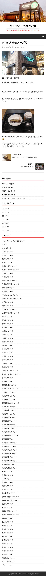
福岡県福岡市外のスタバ (10, 515)
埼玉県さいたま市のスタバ (11, 295)
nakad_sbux (20, 47)
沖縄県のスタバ (7, 475)
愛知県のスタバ (7, 367)
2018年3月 (5, 219)
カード (4, 244)
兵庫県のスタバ (7, 262)
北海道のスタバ (7, 273)
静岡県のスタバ (7, 544)
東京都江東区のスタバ (9, 439)
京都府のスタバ (7, 255)
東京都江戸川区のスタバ (10, 435)
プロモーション (7, 565)
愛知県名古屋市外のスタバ (11, 374)
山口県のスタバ (7, 331)
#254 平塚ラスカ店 (8, 195)
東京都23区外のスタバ (9, 385)
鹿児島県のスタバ (8, 558)
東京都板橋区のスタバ (9, 432)
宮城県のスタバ (7, 320)
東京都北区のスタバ (9, 399)
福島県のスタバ (7, 518)
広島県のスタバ (7, 356)
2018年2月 (5, 223)
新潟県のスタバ (7, 378)
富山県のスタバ (7, 327)
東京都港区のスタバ (9, 446)
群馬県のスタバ (7, 526)
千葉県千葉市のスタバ (9, 280)
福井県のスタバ (7, 504)
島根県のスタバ (7, 353)
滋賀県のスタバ (7, 482)
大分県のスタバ (7, 302)
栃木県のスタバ (7, 471)
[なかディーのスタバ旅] (23, 21)
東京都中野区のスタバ (9, 396)
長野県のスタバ (7, 536)
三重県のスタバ (7, 252)
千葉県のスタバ (7, 277)
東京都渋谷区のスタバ (9, 443)
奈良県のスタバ (7, 316)
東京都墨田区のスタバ (9, 414)
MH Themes (35, 574)
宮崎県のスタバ (7, 324)
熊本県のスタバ (7, 486)
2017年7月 (5, 230)
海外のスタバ (6, 479)
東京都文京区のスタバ (9, 421)
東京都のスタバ (7, 381)
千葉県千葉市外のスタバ (10, 284)
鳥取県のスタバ (7, 554)
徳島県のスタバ (7, 360)
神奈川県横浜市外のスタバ (11, 500)
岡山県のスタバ (7, 345)
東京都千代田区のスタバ (10, 403)
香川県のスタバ (7, 547)
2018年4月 (5, 216)
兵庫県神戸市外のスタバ (10, 270)
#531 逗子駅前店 (8, 187)
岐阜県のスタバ (7, 342)
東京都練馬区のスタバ (9, 453)
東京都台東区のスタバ (9, 407)
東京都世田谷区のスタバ (10, 389)
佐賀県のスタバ (7, 259)
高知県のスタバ (7, 551)
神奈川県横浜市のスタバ (10, 497)
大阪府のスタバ (7, 306)
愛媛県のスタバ (7, 363)
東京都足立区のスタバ (9, 468)
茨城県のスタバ (7, 529)
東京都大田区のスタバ (9, 417)
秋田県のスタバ (7, 522)
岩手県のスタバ (7, 349)
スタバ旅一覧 (6, 248)
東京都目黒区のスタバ (9, 450)
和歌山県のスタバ (8, 288)
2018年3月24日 (8, 47)
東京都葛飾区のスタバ (9, 461)
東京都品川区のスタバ (9, 410)
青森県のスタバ (7, 540)
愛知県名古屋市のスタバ (10, 371)
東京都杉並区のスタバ (9, 428)
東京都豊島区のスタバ (9, 464)
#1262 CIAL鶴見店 (8, 184)
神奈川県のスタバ (8, 493)
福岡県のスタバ (7, 507)
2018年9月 (5, 209)
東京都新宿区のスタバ (9, 425)
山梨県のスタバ (7, 338)
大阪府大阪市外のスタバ (10, 313)
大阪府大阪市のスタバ (9, 309)
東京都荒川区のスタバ (9, 457)
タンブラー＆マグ (8, 562)
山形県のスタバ (7, 334)
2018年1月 (5, 227)
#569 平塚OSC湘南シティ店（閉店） (14, 198)
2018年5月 (5, 212)
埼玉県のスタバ (7, 291)
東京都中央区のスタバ (9, 392)
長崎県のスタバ (7, 533)
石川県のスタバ (7, 489)
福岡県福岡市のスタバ (9, 511)
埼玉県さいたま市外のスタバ (12, 298)
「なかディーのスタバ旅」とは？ (13, 241)
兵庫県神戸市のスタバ (9, 266)
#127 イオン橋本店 (8, 191)
